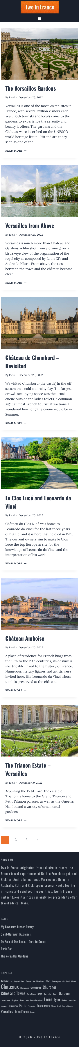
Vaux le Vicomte (67, 1006)
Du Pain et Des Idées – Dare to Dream (23, 941)
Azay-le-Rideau (19, 981)
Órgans (32, 1012)
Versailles (7, 1011)
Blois (48, 981)
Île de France (22, 1011)
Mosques (4, 1006)
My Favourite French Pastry (17, 926)
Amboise (5, 981)
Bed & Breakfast (38, 981)
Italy (27, 1000)
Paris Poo (6, 948)
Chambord (66, 981)
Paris (22, 1005)
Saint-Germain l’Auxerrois (16, 934)
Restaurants (43, 1005)
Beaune (28, 981)
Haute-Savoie (5, 1000)
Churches (49, 987)
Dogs (39, 994)
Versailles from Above (29, 225)
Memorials (72, 1000)
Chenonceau (24, 987)
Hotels (22, 1000)
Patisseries (31, 1006)
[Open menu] (39, 18)
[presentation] (39, 54)
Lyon (57, 999)
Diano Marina (31, 993)
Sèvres (53, 1006)
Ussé (59, 1006)
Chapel (73, 981)
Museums (13, 1006)
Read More (16, 150)
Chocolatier (35, 988)
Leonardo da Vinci (36, 1000)
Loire (48, 999)
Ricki (12, 97)
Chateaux (10, 986)
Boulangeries (56, 981)
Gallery (55, 993)
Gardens (64, 993)
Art (11, 981)
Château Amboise (24, 638)
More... (25, 903)
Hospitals (15, 1000)
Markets (64, 1000)
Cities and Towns (13, 993)
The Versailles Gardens (30, 88)
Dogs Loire (47, 993)
